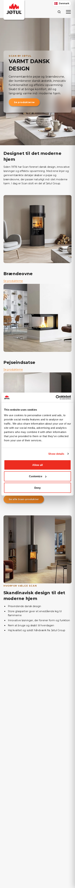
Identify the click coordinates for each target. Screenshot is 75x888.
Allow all (37, 464)
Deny (37, 487)
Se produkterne (24, 102)
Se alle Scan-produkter (24, 499)
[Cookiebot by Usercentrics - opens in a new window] (55, 397)
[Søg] (59, 12)
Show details (56, 453)
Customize (35, 476)
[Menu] (68, 11)
